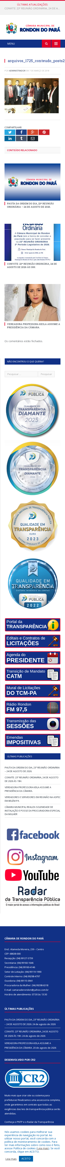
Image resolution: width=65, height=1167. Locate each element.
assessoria (43, 1100)
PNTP (20, 1122)
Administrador (17, 70)
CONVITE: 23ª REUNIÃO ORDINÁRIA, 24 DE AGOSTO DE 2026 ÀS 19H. (33, 8)
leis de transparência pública (37, 1109)
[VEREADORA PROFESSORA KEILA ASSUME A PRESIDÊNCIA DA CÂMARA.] (32, 302)
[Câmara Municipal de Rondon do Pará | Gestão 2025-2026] (32, 28)
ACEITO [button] (26, 1158)
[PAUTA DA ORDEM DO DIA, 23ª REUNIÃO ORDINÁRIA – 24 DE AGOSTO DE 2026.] (32, 182)
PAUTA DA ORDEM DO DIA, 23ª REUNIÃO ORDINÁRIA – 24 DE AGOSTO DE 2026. (30, 205)
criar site (26, 1095)
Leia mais (42, 1148)
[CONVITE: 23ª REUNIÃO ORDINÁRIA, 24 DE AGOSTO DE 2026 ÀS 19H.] (32, 242)
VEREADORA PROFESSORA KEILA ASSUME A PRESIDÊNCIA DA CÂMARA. (33, 325)
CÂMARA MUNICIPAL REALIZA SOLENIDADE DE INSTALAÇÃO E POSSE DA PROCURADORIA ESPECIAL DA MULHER (32, 810)
